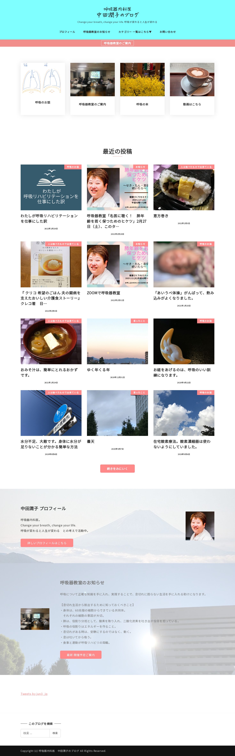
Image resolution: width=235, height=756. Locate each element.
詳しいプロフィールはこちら (47, 543)
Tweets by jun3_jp (34, 694)
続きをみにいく (117, 468)
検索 (55, 733)
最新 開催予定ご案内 (81, 655)
